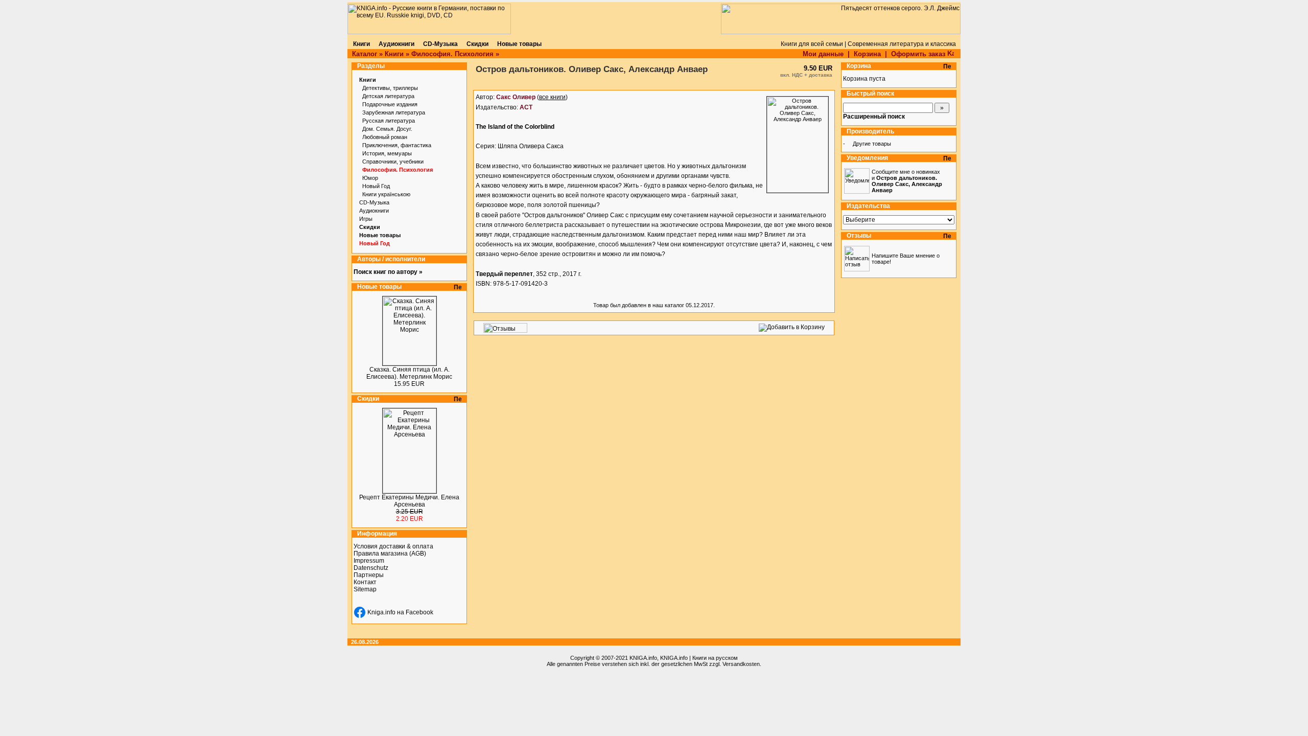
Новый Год (376, 186)
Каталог (364, 54)
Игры (365, 219)
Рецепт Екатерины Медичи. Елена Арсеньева (409, 501)
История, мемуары (387, 153)
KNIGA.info (643, 658)
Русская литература (388, 121)
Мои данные (823, 54)
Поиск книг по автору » (388, 271)
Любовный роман (384, 137)
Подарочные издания (389, 104)
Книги (394, 54)
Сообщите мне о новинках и (907, 181)
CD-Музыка (374, 202)
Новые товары (380, 235)
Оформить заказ (919, 54)
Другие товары (872, 144)
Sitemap (365, 589)
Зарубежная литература (393, 112)
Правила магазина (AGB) (390, 553)
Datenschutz (371, 567)
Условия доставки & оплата (393, 546)
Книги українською (386, 194)
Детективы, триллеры (390, 88)
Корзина (867, 54)
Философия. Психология (452, 54)
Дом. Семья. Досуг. (387, 129)
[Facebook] (360, 612)
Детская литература (388, 96)
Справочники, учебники (393, 161)
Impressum (369, 560)
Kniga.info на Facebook (400, 612)
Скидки (369, 227)
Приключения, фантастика (396, 145)
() (532, 97)
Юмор (370, 178)
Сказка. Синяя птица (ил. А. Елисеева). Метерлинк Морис (409, 373)
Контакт (365, 582)
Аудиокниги (374, 211)
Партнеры (369, 575)
